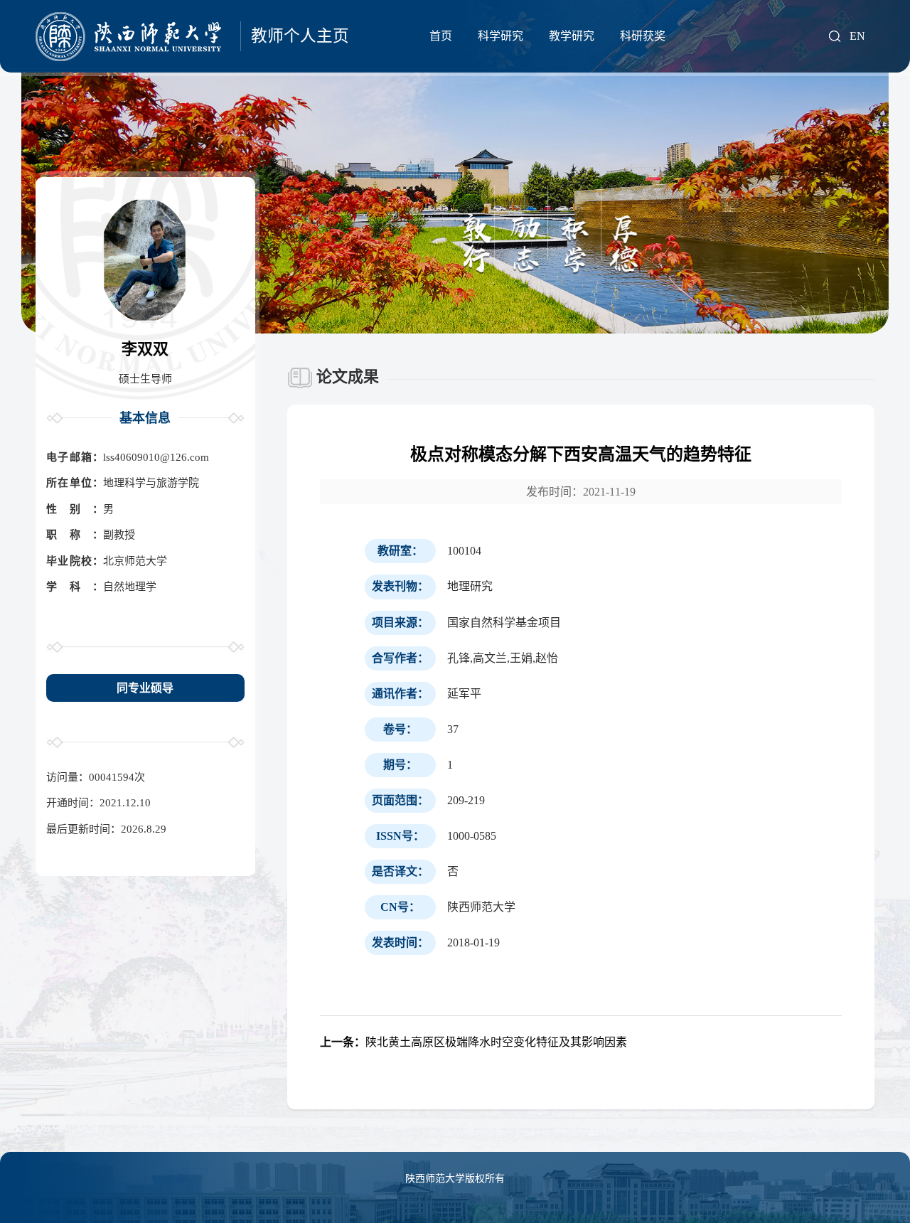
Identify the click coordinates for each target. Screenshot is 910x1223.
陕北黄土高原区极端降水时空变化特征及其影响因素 (473, 1042)
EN (857, 36)
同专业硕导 (145, 688)
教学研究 (571, 36)
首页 (440, 36)
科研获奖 (642, 36)
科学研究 (500, 36)
